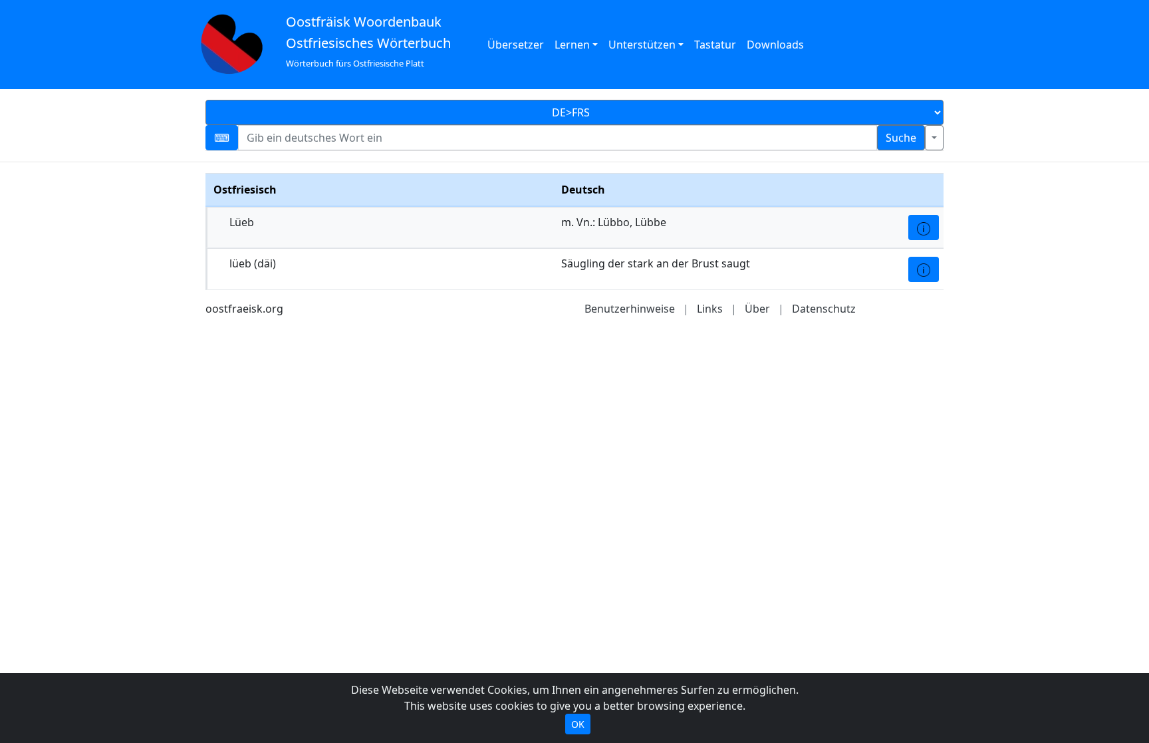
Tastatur (715, 44)
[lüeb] (923, 269)
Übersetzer (515, 44)
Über (757, 308)
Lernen (572, 44)
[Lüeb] (923, 227)
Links (710, 308)
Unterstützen (642, 44)
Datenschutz (824, 308)
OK (577, 724)
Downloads (775, 44)
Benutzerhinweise (629, 308)
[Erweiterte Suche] (934, 137)
